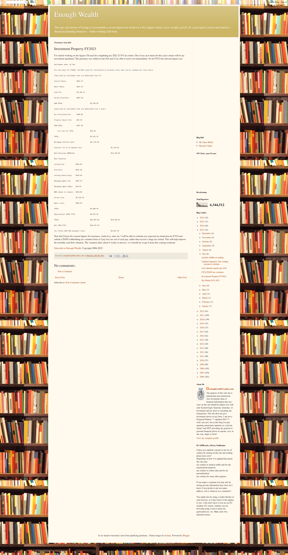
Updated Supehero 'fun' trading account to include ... (215, 262)
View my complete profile (207, 438)
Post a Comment (65, 271)
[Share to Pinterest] (126, 255)
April (204, 293)
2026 (202, 217)
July (204, 253)
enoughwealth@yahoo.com (221, 388)
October (206, 241)
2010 (202, 360)
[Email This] (115, 255)
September (207, 245)
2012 (202, 352)
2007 (202, 372)
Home (121, 277)
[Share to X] (121, 255)
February (206, 301)
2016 (202, 335)
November (207, 237)
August (205, 249)
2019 (202, 323)
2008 (202, 368)
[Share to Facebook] (124, 255)
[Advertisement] (215, 87)
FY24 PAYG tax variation (213, 272)
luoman (168, 535)
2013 (202, 348)
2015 (202, 339)
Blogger (186, 535)
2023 (202, 229)
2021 (202, 315)
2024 (202, 225)
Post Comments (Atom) (76, 282)
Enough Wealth (76, 14)
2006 (202, 376)
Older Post (182, 277)
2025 (202, 221)
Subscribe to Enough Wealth (67, 248)
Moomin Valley (205, 145)
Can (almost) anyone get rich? (214, 268)
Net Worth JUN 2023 (211, 280)
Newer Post (60, 277)
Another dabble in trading (213, 257)
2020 (202, 319)
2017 (202, 331)
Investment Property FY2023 (214, 276)
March (205, 297)
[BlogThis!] (118, 255)
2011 (202, 356)
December (206, 233)
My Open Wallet (206, 142)
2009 (202, 364)
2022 (202, 311)
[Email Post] (110, 255)
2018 (202, 327)
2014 (202, 343)
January (205, 306)
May (204, 289)
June (204, 285)
